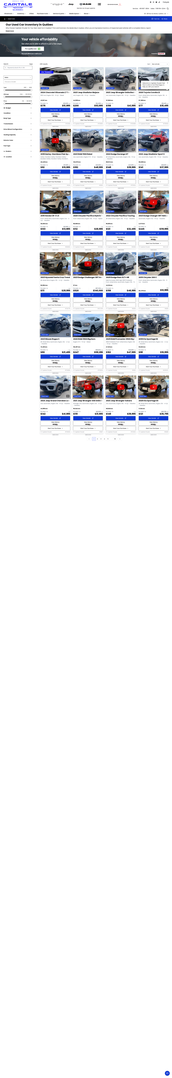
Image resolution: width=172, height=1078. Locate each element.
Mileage (6, 94)
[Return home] (4, 19)
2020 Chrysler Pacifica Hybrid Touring (91, 216)
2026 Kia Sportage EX (148, 401)
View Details (54, 110)
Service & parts (58, 14)
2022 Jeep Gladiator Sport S (152, 154)
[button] (32, 49)
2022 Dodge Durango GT (117, 154)
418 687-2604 (144, 8)
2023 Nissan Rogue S (50, 339)
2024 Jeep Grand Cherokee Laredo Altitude (60, 401)
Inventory (20, 14)
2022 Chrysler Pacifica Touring (120, 216)
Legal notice (55, 126)
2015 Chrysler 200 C (148, 277)
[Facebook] (150, 2)
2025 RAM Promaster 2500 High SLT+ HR (124, 339)
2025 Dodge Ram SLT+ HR (117, 277)
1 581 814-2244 (160, 8)
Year (5, 87)
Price (5, 101)
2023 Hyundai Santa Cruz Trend (55, 277)
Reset (31, 64)
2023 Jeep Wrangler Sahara (119, 401)
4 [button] (104, 439)
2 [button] (97, 439)
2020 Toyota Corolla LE (149, 92)
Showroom (8, 14)
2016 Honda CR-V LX (50, 216)
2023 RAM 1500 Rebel (82, 154)
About (86, 14)
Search (6, 64)
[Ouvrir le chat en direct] (167, 1073)
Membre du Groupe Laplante (86, 8)
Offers (31, 14)
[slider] (4, 90)
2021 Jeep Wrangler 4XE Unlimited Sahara (92, 401)
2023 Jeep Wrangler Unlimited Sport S (123, 92)
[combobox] (18, 77)
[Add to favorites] (68, 70)
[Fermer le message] (167, 83)
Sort (148, 64)
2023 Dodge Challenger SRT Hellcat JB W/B (93, 277)
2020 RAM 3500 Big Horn (84, 339)
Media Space (74, 14)
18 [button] (115, 439)
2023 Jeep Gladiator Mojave (86, 92)
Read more (10, 31)
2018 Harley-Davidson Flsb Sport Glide (58, 154)
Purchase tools (42, 14)
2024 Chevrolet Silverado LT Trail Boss (58, 92)
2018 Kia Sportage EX (148, 339)
